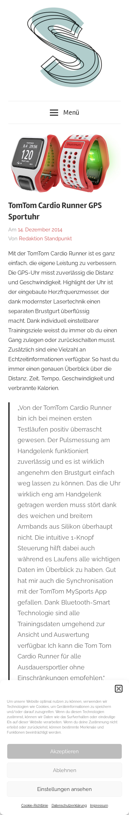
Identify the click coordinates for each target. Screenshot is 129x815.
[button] (118, 688)
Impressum (99, 805)
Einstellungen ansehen (64, 789)
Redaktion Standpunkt (45, 239)
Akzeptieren (64, 751)
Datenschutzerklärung (69, 805)
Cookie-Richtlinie (34, 805)
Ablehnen (64, 770)
